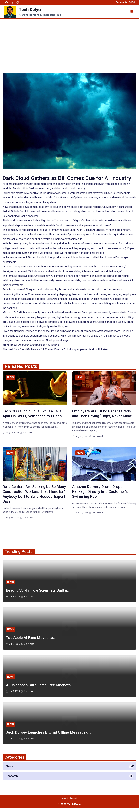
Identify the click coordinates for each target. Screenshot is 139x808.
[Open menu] (132, 11)
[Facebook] (6, 2)
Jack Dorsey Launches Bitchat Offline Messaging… (48, 732)
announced (125, 206)
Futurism (103, 349)
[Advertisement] (69, 44)
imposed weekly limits (120, 321)
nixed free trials (126, 197)
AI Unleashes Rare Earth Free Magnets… (39, 685)
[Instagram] (17, 2)
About (65, 798)
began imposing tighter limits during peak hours (65, 317)
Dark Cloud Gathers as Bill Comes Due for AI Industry (45, 349)
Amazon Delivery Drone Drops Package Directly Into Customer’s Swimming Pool (100, 492)
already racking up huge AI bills (90, 335)
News (10, 377)
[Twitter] (12, 2)
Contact (73, 798)
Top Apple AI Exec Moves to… (31, 638)
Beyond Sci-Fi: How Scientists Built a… (38, 590)
